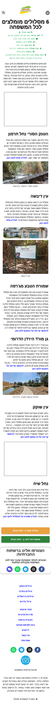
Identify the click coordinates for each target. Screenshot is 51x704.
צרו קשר (25, 635)
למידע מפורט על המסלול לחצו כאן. (20, 516)
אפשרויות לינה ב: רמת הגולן (25, 539)
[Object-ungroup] (10, 569)
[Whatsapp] (18, 569)
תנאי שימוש (25, 609)
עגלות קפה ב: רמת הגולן (25, 530)
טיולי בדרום (25, 601)
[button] (48, 13)
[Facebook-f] (42, 569)
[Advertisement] (25, 109)
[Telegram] (26, 569)
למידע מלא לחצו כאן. (17, 158)
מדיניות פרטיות (25, 614)
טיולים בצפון (25, 586)
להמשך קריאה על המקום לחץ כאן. (31, 331)
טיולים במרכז (25, 591)
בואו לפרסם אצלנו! (25, 625)
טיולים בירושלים (25, 596)
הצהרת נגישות (25, 620)
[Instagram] (34, 569)
